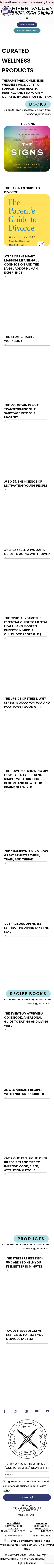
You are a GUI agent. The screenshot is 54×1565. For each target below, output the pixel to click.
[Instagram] (15, 1411)
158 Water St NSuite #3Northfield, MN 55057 (13, 1527)
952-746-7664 (27, 1514)
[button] (27, 18)
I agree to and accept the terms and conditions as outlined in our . (26, 1486)
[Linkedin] (26, 1411)
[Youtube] (36, 1411)
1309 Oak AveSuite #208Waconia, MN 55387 (41, 1527)
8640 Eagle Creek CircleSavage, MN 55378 (27, 1507)
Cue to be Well (17, 1468)
